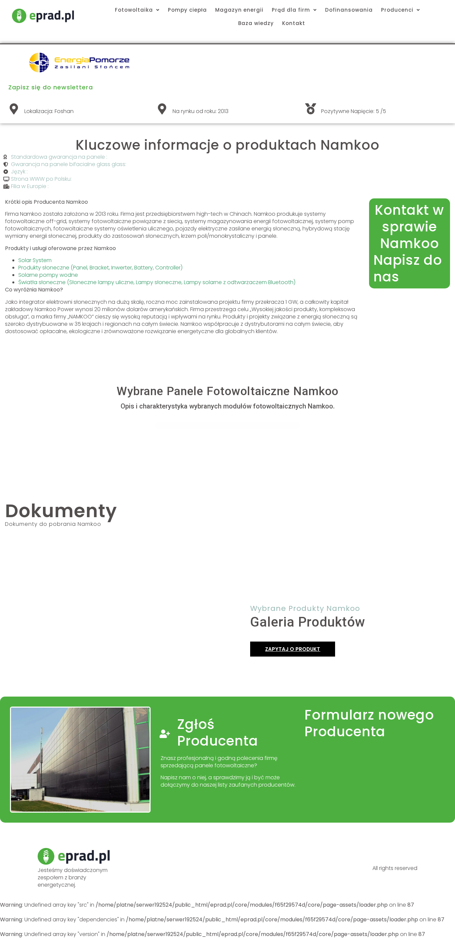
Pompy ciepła (187, 9)
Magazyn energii (239, 9)
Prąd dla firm (291, 9)
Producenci (397, 9)
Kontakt (293, 23)
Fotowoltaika (134, 9)
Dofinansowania (349, 9)
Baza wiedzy (256, 23)
